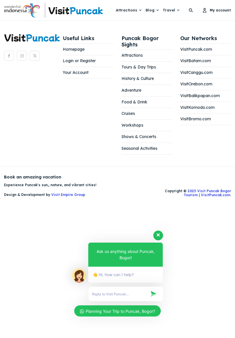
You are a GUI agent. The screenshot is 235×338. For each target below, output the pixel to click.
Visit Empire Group (68, 194)
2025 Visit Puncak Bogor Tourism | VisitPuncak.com (207, 193)
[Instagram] (22, 56)
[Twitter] (35, 56)
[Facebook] (9, 56)
